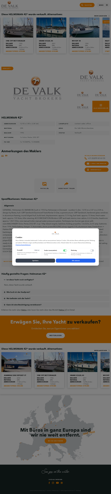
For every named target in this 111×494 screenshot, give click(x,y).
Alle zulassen (76, 260)
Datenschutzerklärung (23, 245)
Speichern (35, 260)
